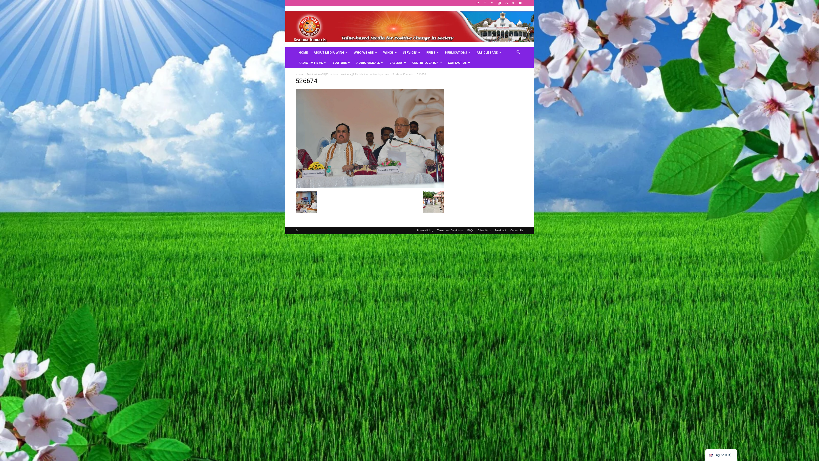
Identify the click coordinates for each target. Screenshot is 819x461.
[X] (513, 3)
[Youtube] (520, 3)
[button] (518, 53)
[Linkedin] (506, 3)
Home (303, 52)
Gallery (396, 63)
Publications (456, 52)
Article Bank (487, 52)
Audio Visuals (368, 63)
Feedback (500, 230)
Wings (388, 52)
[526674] (370, 187)
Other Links (484, 230)
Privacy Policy (425, 230)
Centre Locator (425, 63)
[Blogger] (478, 3)
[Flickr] (492, 3)
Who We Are (364, 52)
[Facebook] (485, 3)
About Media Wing (329, 52)
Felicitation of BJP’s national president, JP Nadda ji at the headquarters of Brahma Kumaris (360, 74)
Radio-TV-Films (311, 63)
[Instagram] (499, 3)
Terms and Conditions (450, 230)
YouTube (340, 63)
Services (410, 52)
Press (430, 52)
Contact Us (457, 63)
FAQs (470, 230)
